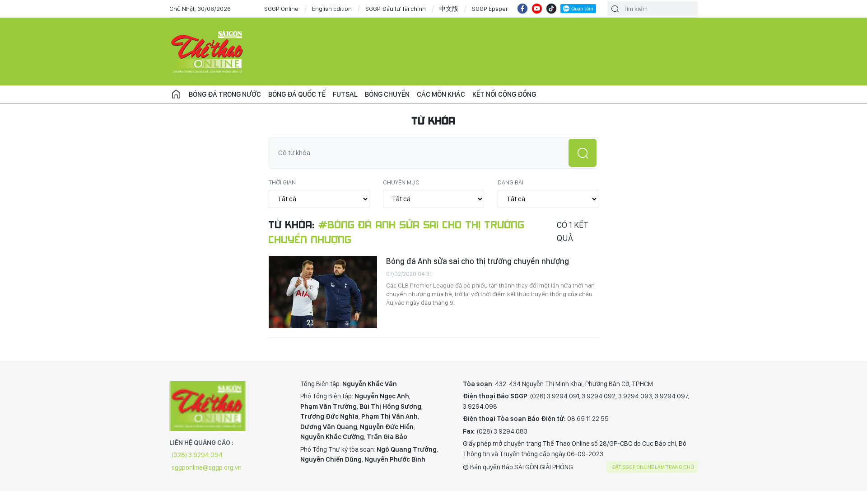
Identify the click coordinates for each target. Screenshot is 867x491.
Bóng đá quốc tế (297, 94)
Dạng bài (510, 182)
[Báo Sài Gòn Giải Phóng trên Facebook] (522, 8)
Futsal (345, 94)
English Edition (332, 8)
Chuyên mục (401, 182)
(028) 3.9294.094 (197, 455)
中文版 (448, 8)
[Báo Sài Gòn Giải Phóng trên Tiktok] (551, 8)
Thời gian (282, 182)
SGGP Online (281, 8)
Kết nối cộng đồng (504, 94)
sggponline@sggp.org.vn (207, 467)
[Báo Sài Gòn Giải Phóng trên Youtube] (536, 8)
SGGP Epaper (490, 8)
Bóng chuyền (387, 94)
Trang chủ (176, 94)
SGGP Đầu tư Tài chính (395, 8)
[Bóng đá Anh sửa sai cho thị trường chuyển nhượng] (323, 292)
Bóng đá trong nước (225, 94)
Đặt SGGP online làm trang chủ (653, 467)
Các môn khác (441, 94)
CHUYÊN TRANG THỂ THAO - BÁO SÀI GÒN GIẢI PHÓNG (207, 51)
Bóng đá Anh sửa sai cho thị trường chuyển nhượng (477, 261)
